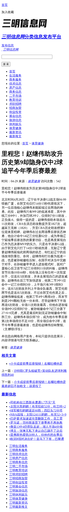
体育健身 (15, 128)
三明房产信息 (18, 458)
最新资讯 (15, 132)
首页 (5, 5)
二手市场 (15, 95)
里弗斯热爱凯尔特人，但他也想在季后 (35, 434)
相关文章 (9, 355)
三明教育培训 (18, 470)
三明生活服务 (18, 446)
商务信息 (15, 91)
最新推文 (15, 136)
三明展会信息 (18, 486)
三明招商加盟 (18, 478)
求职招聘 (15, 103)
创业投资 (15, 112)
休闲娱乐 (15, 124)
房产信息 (15, 87)
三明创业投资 (18, 482)
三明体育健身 (18, 498)
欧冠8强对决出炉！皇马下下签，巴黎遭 (36, 438)
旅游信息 (15, 120)
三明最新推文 (18, 506)
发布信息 (8, 45)
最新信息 (9, 394)
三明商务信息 (18, 462)
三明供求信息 (18, 454)
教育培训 (15, 99)
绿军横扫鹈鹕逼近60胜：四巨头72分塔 (35, 410)
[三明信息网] (25, 28)
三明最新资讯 (18, 502)
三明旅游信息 (18, 490)
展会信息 (15, 116)
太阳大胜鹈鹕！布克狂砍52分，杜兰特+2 (37, 406)
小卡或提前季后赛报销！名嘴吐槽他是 (35, 363)
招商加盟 (15, 108)
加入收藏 (8, 12)
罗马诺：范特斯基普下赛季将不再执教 (35, 422)
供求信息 (15, 83)
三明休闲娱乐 (18, 494)
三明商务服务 (18, 450)
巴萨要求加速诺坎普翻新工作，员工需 (35, 418)
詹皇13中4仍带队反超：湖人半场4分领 (35, 426)
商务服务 (15, 79)
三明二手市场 (18, 466)
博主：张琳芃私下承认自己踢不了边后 (35, 430)
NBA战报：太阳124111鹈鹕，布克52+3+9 (37, 414)
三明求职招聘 (18, 474)
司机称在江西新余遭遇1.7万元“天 (32, 402)
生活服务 (15, 75)
